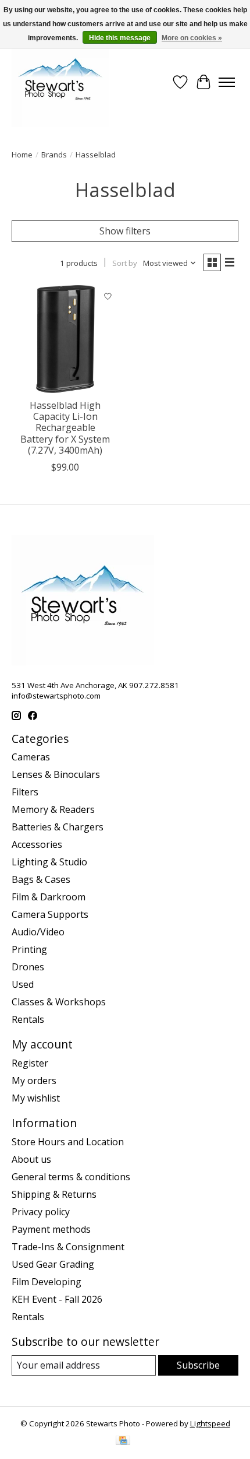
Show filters (125, 231)
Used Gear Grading (53, 1264)
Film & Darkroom (48, 896)
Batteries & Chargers (57, 826)
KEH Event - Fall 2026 (57, 1299)
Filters (25, 791)
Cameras (31, 756)
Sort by (124, 263)
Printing (29, 949)
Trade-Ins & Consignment (68, 1246)
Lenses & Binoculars (56, 774)
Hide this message (120, 38)
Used (23, 984)
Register (30, 1063)
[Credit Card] (123, 1441)
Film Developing (46, 1281)
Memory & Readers (53, 809)
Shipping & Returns (54, 1194)
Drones (28, 966)
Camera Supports (50, 914)
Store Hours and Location (68, 1141)
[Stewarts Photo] (60, 82)
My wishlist (36, 1098)
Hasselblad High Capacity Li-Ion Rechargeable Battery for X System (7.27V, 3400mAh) (65, 428)
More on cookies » (192, 38)
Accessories (37, 844)
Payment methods (51, 1229)
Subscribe (198, 1365)
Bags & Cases (41, 879)
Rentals (28, 1019)
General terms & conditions (71, 1176)
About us (31, 1159)
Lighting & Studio (49, 861)
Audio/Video (38, 931)
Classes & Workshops (59, 1001)
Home (22, 154)
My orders (34, 1080)
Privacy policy (41, 1211)
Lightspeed (210, 1423)
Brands (54, 154)
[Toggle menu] (226, 82)
